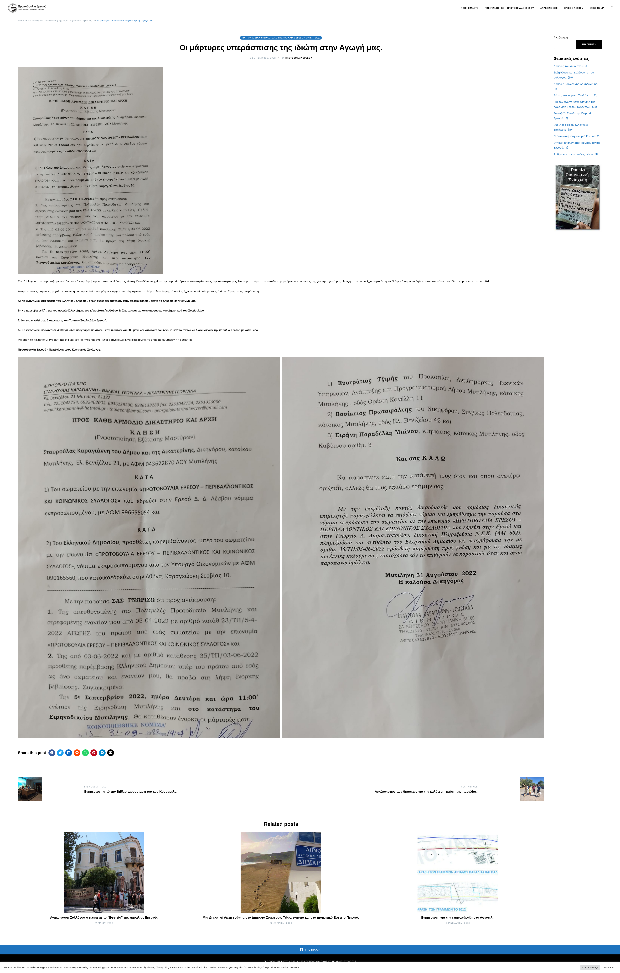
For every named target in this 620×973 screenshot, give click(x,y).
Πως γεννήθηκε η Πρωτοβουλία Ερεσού (509, 8)
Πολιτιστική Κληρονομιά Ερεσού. (575, 136)
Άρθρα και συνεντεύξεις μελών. (574, 154)
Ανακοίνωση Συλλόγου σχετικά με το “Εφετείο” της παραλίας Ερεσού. (104, 917)
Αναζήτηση (561, 37)
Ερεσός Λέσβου (573, 8)
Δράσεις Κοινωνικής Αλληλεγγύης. (576, 84)
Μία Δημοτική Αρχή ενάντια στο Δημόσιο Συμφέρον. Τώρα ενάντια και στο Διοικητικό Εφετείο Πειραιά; (281, 917)
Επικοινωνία (597, 8)
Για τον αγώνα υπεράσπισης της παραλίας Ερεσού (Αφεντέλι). (281, 37)
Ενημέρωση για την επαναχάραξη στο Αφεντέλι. (457, 917)
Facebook (312, 949)
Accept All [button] (609, 967)
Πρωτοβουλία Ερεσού (298, 58)
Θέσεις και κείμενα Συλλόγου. (573, 95)
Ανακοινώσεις (549, 8)
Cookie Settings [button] (590, 967)
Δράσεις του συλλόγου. (569, 66)
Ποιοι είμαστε (469, 8)
